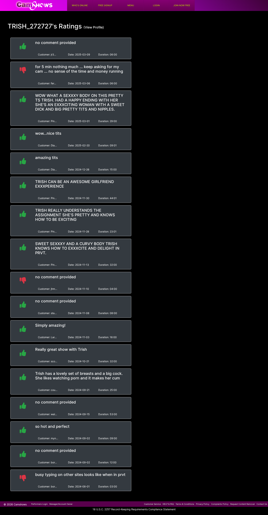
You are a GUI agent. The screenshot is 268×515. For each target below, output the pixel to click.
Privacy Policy (202, 504)
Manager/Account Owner (61, 504)
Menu (130, 5)
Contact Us (262, 504)
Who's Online (80, 5)
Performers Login (39, 504)
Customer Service (152, 504)
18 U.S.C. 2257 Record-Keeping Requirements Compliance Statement (134, 509)
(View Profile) (93, 27)
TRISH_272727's (32, 26)
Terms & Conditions (185, 504)
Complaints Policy (219, 504)
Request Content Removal (242, 504)
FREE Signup (105, 5)
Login (156, 5)
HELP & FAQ (168, 504)
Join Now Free (181, 5)
